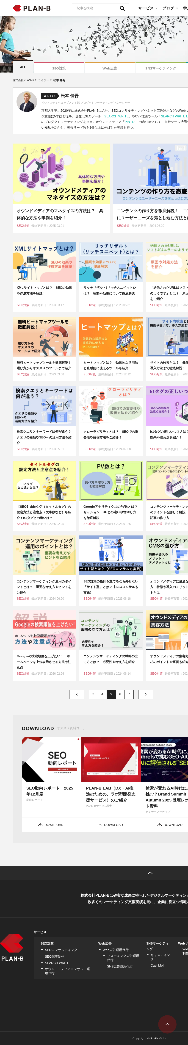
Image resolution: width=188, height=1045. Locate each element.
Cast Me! (157, 965)
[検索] (124, 8)
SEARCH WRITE (116, 116)
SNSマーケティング (160, 68)
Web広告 (109, 68)
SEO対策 (59, 68)
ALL (23, 67)
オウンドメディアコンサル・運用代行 (67, 971)
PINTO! (130, 122)
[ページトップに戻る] (167, 1024)
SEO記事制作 (54, 956)
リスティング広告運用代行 (123, 958)
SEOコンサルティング (61, 950)
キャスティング (160, 957)
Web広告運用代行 (116, 950)
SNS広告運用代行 (120, 966)
